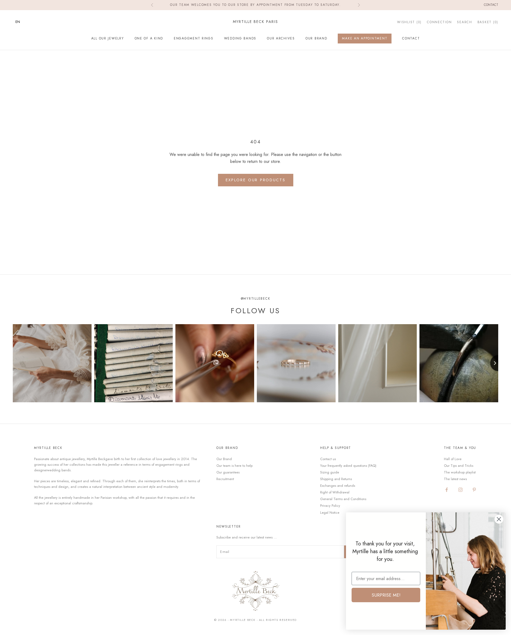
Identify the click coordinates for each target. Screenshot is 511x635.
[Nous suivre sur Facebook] (446, 489)
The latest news (455, 478)
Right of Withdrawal (334, 492)
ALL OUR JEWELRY (107, 38)
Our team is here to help (234, 465)
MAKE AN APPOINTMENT (364, 38)
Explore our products (256, 180)
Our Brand (316, 38)
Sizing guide (329, 472)
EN (17, 21)
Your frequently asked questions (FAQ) (348, 465)
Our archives (281, 38)
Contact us (328, 458)
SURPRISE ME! (386, 595)
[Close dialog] (499, 519)
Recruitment (225, 478)
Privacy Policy (330, 505)
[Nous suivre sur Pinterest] (474, 489)
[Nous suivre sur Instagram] (460, 489)
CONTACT (411, 38)
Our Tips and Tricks (458, 465)
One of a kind (149, 38)
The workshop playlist (460, 472)
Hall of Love (452, 458)
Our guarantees (228, 472)
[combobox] (22, 22)
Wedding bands (240, 38)
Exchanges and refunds (337, 485)
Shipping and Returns (336, 478)
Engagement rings (193, 38)
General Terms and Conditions (343, 498)
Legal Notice (329, 512)
